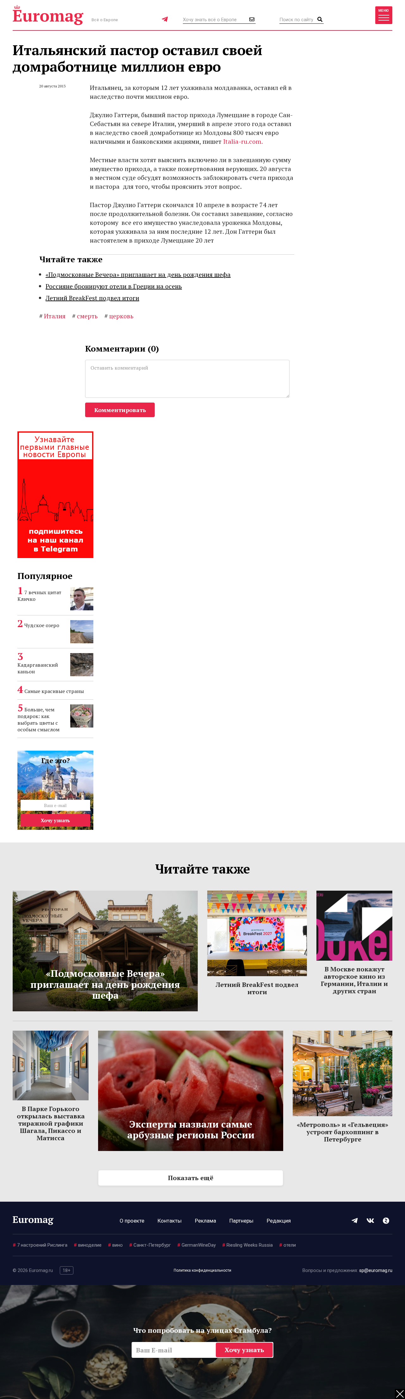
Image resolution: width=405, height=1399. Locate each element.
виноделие (88, 1245)
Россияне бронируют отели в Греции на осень (114, 286)
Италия (52, 316)
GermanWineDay (196, 1245)
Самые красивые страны (54, 691)
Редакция (279, 1221)
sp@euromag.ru (375, 1270)
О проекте (132, 1221)
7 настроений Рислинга (40, 1245)
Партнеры (241, 1221)
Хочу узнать (55, 820)
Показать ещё (190, 1177)
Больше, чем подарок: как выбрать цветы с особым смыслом (38, 719)
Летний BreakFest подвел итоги (92, 298)
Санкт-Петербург (150, 1245)
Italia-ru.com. (243, 141)
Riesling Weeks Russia (247, 1245)
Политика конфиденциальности (202, 1270)
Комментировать (120, 410)
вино (115, 1245)
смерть (85, 316)
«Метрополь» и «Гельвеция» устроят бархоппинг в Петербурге (342, 1131)
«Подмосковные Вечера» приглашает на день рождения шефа (138, 274)
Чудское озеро (41, 625)
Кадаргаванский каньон (37, 668)
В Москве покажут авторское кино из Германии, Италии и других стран (354, 980)
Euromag (48, 15)
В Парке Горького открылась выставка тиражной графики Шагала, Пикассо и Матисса (51, 1123)
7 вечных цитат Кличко (39, 595)
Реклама (205, 1221)
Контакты (170, 1221)
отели (287, 1245)
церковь (119, 316)
